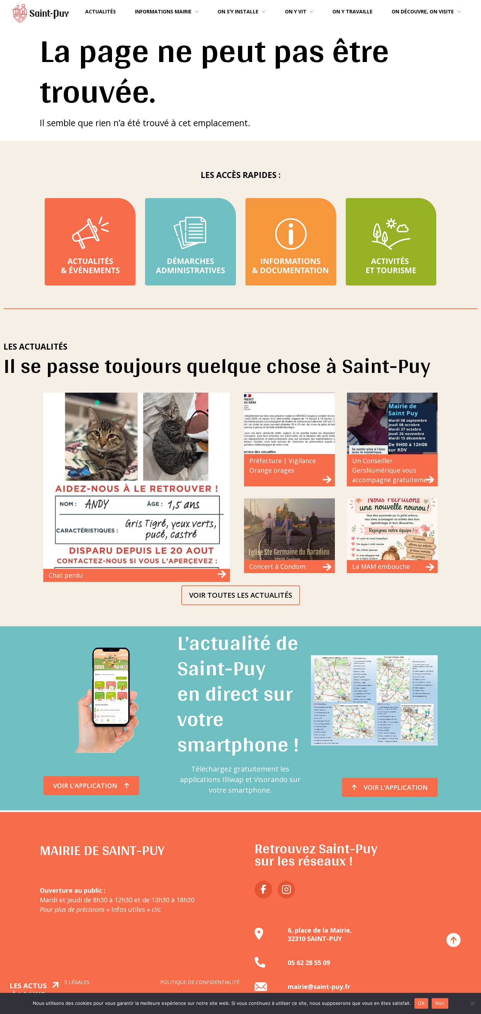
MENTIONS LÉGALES (65, 982)
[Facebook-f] (263, 889)
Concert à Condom (277, 566)
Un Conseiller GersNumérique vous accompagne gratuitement (393, 470)
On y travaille (352, 11)
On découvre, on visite (423, 11)
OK (421, 1003)
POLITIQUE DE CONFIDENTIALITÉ (199, 982)
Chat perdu (66, 575)
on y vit (295, 11)
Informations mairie (163, 11)
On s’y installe (238, 11)
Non (440, 1003)
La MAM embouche (381, 566)
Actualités (100, 11)
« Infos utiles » (133, 909)
